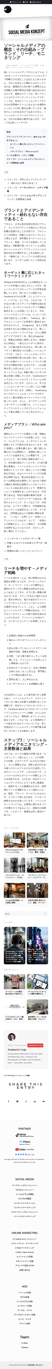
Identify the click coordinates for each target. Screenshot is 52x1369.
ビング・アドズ (24, 1319)
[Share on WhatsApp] (26, 1101)
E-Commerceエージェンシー (24, 1239)
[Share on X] (17, 1101)
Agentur (15, 65)
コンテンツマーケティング (24, 1207)
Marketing (11, 1075)
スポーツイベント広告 (25, 1261)
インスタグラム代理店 (25, 1194)
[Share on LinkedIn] (35, 1101)
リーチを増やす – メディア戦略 (20, 155)
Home (8, 65)
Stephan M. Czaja (17, 1049)
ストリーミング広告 (25, 1256)
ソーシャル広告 (24, 1292)
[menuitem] (15, 2)
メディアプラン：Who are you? (24, 151)
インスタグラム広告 (25, 1301)
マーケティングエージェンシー (24, 1185)
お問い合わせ (36, 2)
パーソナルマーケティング (24, 1216)
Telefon (24, 1347)
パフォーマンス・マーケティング (24, 1243)
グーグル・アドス (24, 1310)
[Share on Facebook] (8, 1101)
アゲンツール (16, 2)
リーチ (22, 187)
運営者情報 (31, 1365)
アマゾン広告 (24, 1323)
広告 (26, 2)
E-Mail (25, 1343)
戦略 (28, 1075)
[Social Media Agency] (15, 9)
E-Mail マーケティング (24, 1248)
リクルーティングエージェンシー (24, 1212)
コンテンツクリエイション (24, 1203)
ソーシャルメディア (30, 195)
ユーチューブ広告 (24, 1306)
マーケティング (21, 1075)
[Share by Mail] (43, 1101)
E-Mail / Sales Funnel (25, 1252)
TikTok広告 (24, 1297)
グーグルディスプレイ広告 (24, 1315)
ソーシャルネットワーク (30, 542)
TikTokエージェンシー (24, 1190)
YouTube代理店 (24, 1198)
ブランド (23, 179)
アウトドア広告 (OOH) (24, 1265)
